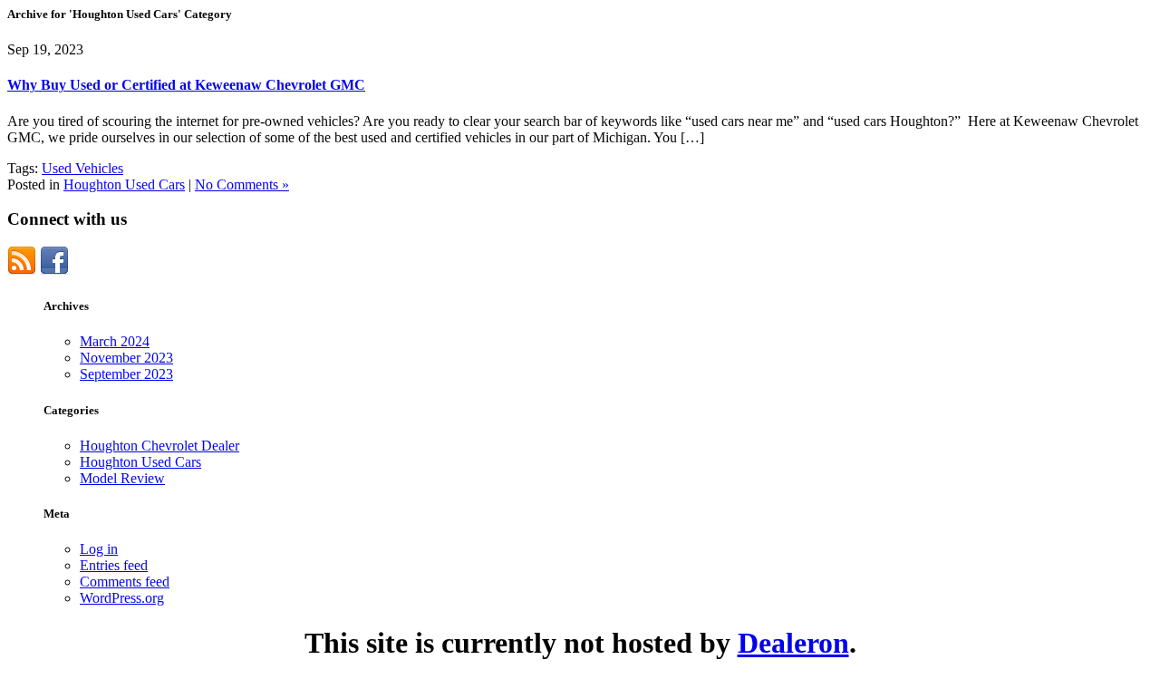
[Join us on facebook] (54, 270)
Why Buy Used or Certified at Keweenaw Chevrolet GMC (186, 84)
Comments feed (124, 581)
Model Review (122, 478)
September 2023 (126, 374)
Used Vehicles (82, 168)
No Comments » (242, 184)
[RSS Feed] (21, 270)
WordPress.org (122, 598)
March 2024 (115, 341)
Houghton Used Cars (124, 184)
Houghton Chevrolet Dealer (159, 445)
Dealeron (793, 642)
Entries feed (114, 565)
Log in (99, 549)
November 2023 (126, 357)
